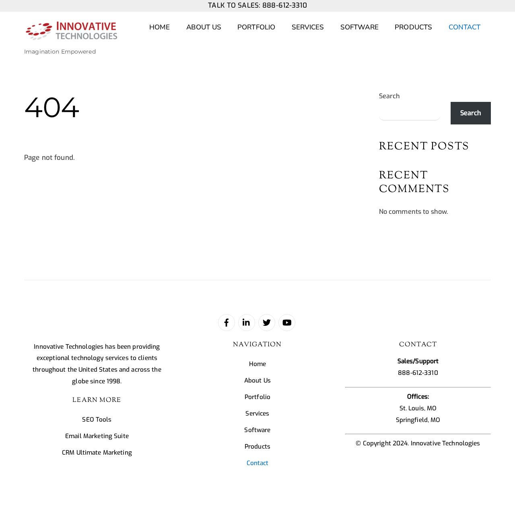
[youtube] (286, 322)
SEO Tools (96, 420)
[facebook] (226, 322)
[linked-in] (246, 322)
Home (159, 27)
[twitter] (266, 322)
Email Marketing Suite (97, 436)
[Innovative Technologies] (71, 36)
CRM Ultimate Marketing (97, 453)
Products (413, 27)
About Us (203, 27)
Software (359, 27)
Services (308, 27)
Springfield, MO (418, 420)
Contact (465, 27)
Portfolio (256, 27)
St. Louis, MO (418, 408)
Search (389, 96)
